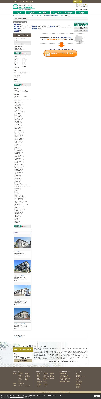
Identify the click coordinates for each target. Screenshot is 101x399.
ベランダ (18, 146)
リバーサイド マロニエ (20, 323)
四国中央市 (21, 383)
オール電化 (18, 149)
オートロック (19, 199)
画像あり (17, 96)
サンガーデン (17, 299)
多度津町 (27, 375)
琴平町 (26, 378)
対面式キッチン (19, 166)
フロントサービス (20, 209)
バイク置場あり (19, 155)
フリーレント (19, 124)
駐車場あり (18, 213)
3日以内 (17, 91)
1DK (16, 60)
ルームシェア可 (19, 132)
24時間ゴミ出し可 (20, 210)
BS (16, 192)
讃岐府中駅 (39, 381)
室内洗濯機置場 (19, 139)
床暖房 (17, 181)
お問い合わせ (79, 381)
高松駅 (38, 373)
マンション (23, 38)
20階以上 (18, 218)
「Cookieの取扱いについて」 (16, 397)
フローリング (19, 141)
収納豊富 (18, 189)
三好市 (20, 385)
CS (16, 190)
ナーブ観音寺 (17, 251)
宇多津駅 (45, 373)
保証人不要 (18, 113)
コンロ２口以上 (19, 161)
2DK (25, 61)
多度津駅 (45, 378)
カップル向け (19, 135)
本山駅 (45, 386)
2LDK (16, 63)
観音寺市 (17, 336)
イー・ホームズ (66, 392)
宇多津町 (27, 373)
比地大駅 (45, 384)
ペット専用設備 (19, 104)
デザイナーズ (19, 110)
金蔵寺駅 (52, 376)
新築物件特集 (63, 373)
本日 (25, 90)
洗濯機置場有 (19, 158)
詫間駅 (45, 379)
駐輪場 (17, 153)
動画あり (26, 96)
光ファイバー (19, 195)
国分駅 (38, 379)
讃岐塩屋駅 (46, 376)
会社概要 (78, 375)
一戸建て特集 (63, 379)
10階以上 (18, 216)
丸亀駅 (45, 375)
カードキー (18, 125)
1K (24, 58)
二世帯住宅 (18, 122)
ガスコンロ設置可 (20, 130)
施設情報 (78, 384)
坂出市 (20, 379)
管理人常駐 (18, 119)
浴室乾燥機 (18, 170)
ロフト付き (18, 142)
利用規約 (78, 378)
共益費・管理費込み (19, 49)
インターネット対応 (20, 196)
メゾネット (18, 144)
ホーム (77, 373)
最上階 (17, 219)
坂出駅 (38, 386)
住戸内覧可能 (19, 212)
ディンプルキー (19, 206)
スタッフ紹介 (79, 383)
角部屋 (17, 223)
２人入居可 (18, 116)
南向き (17, 221)
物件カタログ (79, 387)
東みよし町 (27, 385)
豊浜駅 (51, 375)
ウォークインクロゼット (21, 184)
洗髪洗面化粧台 (19, 175)
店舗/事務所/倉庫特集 (65, 381)
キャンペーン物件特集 (65, 378)
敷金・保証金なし (19, 46)
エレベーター (19, 150)
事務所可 (18, 115)
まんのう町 (27, 376)
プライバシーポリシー (81, 376)
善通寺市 (21, 376)
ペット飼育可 (19, 102)
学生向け (18, 133)
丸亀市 (20, 378)
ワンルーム (17, 58)
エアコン (18, 180)
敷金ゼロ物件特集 (64, 375)
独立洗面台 (18, 178)
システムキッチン (20, 164)
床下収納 (18, 183)
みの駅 (45, 381)
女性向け (18, 136)
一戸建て (17, 40)
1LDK (25, 60)
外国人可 (18, 128)
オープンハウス (19, 127)
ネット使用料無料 (20, 198)
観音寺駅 (52, 373)
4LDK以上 (17, 67)
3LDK (25, 64)
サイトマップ (79, 379)
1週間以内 (26, 91)
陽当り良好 (18, 107)
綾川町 (26, 379)
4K (15, 66)
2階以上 (17, 215)
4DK (25, 66)
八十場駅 (39, 384)
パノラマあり (18, 98)
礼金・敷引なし (18, 48)
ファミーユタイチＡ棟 (19, 275)
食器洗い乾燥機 (19, 162)
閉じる (96, 396)
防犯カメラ (18, 207)
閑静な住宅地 (19, 108)
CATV (17, 193)
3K (24, 63)
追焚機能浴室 (19, 169)
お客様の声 (78, 386)
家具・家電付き (19, 156)
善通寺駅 (52, 378)
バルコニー (18, 147)
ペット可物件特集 (64, 376)
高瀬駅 (45, 383)
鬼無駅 (38, 376)
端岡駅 (38, 378)
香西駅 (38, 375)
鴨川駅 (38, 383)
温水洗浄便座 (19, 172)
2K (15, 61)
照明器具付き (19, 152)
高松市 (20, 381)
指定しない (17, 90)
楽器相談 (18, 105)
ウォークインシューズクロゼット (22, 186)
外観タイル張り (19, 159)
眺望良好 (18, 121)
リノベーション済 (20, 112)
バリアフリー (19, 118)
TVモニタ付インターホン (21, 201)
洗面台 (17, 173)
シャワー (18, 176)
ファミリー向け (19, 138)
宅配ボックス (19, 202)
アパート (17, 38)
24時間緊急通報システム (21, 204)
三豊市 (20, 336)
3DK (16, 64)
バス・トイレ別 (19, 167)
